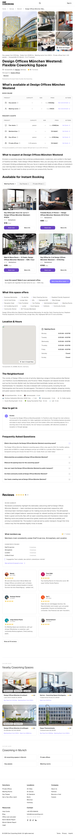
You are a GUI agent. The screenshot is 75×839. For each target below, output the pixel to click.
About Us (54, 789)
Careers (53, 797)
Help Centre (6, 811)
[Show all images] (19, 31)
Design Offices (15, 73)
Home (4, 9)
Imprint (70, 833)
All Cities (29, 789)
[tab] (10, 183)
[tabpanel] (37, 231)
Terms (58, 833)
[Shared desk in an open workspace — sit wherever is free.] (17, 125)
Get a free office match (60, 281)
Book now (11, 228)
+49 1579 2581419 (32, 811)
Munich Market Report (9, 822)
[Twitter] (33, 820)
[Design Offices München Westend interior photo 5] (64, 41)
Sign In (69, 3)
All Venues (30, 791)
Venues (11, 9)
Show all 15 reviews (10, 641)
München (30, 800)
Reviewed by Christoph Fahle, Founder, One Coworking (17, 79)
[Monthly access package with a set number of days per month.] (19, 131)
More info (27, 228)
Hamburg (30, 802)
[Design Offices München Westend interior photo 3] (64, 21)
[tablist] (24, 184)
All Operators (31, 794)
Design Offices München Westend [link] (35, 9)
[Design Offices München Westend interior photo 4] (46, 41)
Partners (53, 791)
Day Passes (6, 794)
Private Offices (7, 789)
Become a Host (56, 794)
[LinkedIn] (36, 820)
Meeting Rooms (7, 791)
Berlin (29, 797)
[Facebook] (27, 820)
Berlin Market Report (8, 819)
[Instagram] (30, 820)
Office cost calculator (9, 817)
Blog (3, 814)
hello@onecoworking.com (35, 814)
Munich (19, 9)
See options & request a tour (14, 563)
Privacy (64, 833)
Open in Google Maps (27, 362)
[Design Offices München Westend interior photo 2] (46, 21)
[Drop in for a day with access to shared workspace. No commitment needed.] (17, 102)
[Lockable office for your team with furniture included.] (19, 143)
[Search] (40, 3)
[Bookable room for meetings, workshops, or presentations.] (19, 108)
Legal (4, 825)
